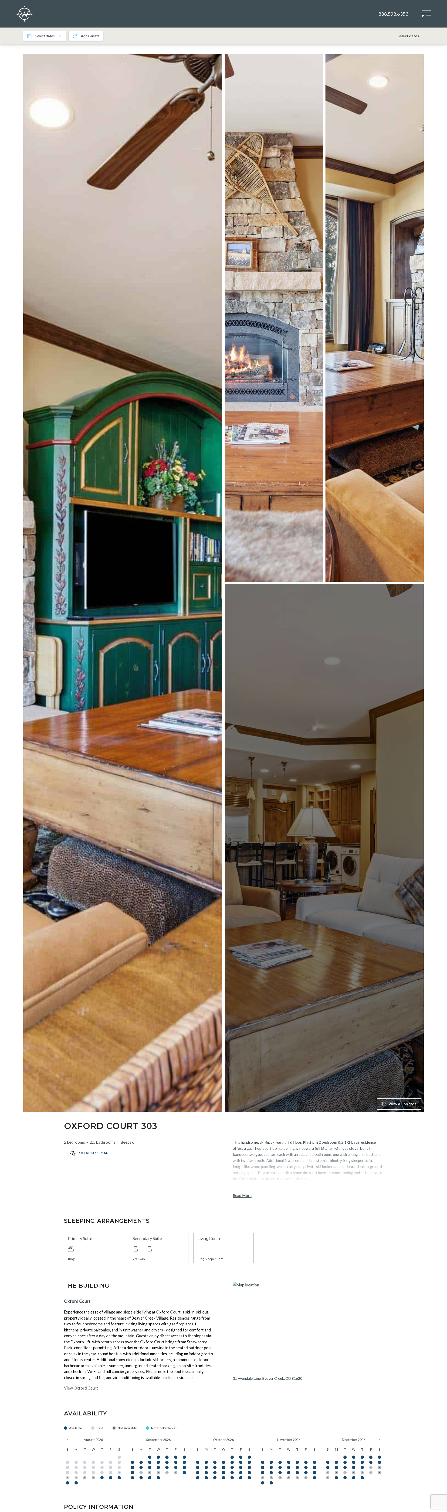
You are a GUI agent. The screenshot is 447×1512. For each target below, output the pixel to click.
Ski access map (93, 1153)
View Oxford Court (81, 1388)
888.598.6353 (393, 14)
